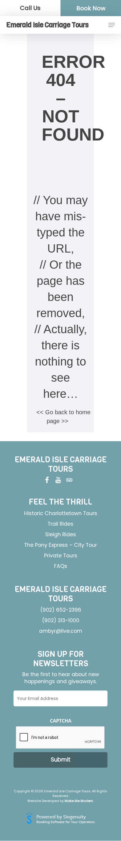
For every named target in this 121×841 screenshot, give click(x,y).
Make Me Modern (79, 800)
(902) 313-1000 (60, 620)
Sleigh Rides (60, 534)
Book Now (90, 8)
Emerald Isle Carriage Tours (47, 24)
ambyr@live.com (60, 630)
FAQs (60, 566)
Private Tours (60, 555)
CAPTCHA (60, 721)
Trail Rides (60, 523)
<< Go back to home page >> (63, 416)
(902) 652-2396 (60, 609)
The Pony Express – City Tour (60, 545)
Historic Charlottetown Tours (60, 513)
